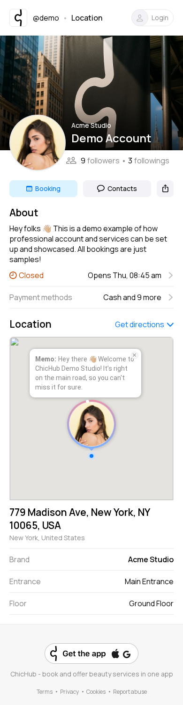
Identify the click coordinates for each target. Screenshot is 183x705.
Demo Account (111, 138)
